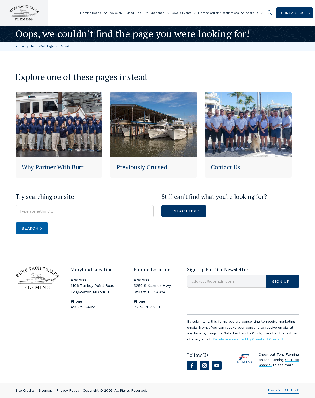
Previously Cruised (121, 13)
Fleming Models (91, 13)
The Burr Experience (150, 13)
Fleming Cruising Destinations (218, 13)
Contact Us (293, 13)
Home (20, 46)
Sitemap (45, 390)
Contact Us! (182, 211)
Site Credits (25, 390)
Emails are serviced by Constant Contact (248, 339)
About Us (252, 13)
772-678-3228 (147, 307)
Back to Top (283, 389)
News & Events (181, 13)
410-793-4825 (83, 307)
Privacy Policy (67, 390)
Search (30, 228)
